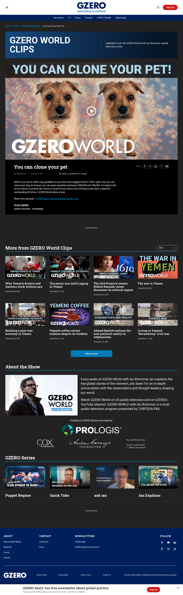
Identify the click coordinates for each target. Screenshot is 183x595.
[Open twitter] (162, 542)
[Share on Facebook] (144, 166)
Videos (78, 18)
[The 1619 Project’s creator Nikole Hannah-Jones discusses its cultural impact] (114, 267)
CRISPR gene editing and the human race (56, 198)
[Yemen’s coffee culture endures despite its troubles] (69, 314)
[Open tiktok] (175, 549)
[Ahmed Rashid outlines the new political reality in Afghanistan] (114, 314)
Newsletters (59, 18)
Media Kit (7, 547)
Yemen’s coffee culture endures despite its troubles (68, 332)
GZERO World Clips (31, 26)
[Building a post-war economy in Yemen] (25, 314)
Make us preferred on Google (74, 174)
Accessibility (63, 575)
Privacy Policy (42, 575)
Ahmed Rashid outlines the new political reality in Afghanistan (112, 334)
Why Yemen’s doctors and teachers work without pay (23, 285)
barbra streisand (22, 209)
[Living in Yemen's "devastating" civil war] (158, 314)
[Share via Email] (167, 166)
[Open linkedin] (175, 542)
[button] (170, 7)
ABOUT (8, 536)
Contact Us (43, 542)
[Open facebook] (162, 549)
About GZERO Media (12, 542)
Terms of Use (86, 575)
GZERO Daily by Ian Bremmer (87, 547)
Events (6, 552)
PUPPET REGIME (104, 18)
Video (16, 26)
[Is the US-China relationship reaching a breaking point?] (70, 477)
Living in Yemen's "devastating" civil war (153, 332)
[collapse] (178, 588)
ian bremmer (37, 209)
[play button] (91, 111)
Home (8, 26)
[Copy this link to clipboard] (161, 166)
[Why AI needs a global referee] (114, 477)
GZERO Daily (80, 542)
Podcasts (89, 18)
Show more (91, 353)
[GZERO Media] (91, 7)
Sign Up (153, 589)
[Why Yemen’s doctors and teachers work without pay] (25, 267)
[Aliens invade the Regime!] (25, 477)
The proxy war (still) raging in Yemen (69, 285)
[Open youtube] (168, 542)
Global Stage (120, 18)
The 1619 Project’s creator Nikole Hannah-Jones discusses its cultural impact (113, 287)
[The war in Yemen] (158, 267)
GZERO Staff (21, 174)
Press (41, 547)
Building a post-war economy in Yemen (19, 332)
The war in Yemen (150, 283)
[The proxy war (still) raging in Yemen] (69, 267)
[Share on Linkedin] (156, 166)
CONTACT (45, 536)
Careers (7, 558)
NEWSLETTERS (84, 536)
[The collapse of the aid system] (159, 477)
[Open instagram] (168, 549)
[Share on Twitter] (150, 166)
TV (69, 18)
